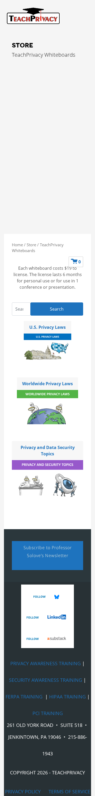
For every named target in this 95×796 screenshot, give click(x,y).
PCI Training (47, 713)
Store (31, 244)
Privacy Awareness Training (45, 663)
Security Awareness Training (45, 680)
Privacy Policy (23, 791)
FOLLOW (39, 597)
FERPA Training (24, 696)
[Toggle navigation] (30, 26)
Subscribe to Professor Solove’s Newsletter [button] (47, 551)
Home (17, 244)
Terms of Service (69, 791)
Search (57, 309)
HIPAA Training (67, 696)
